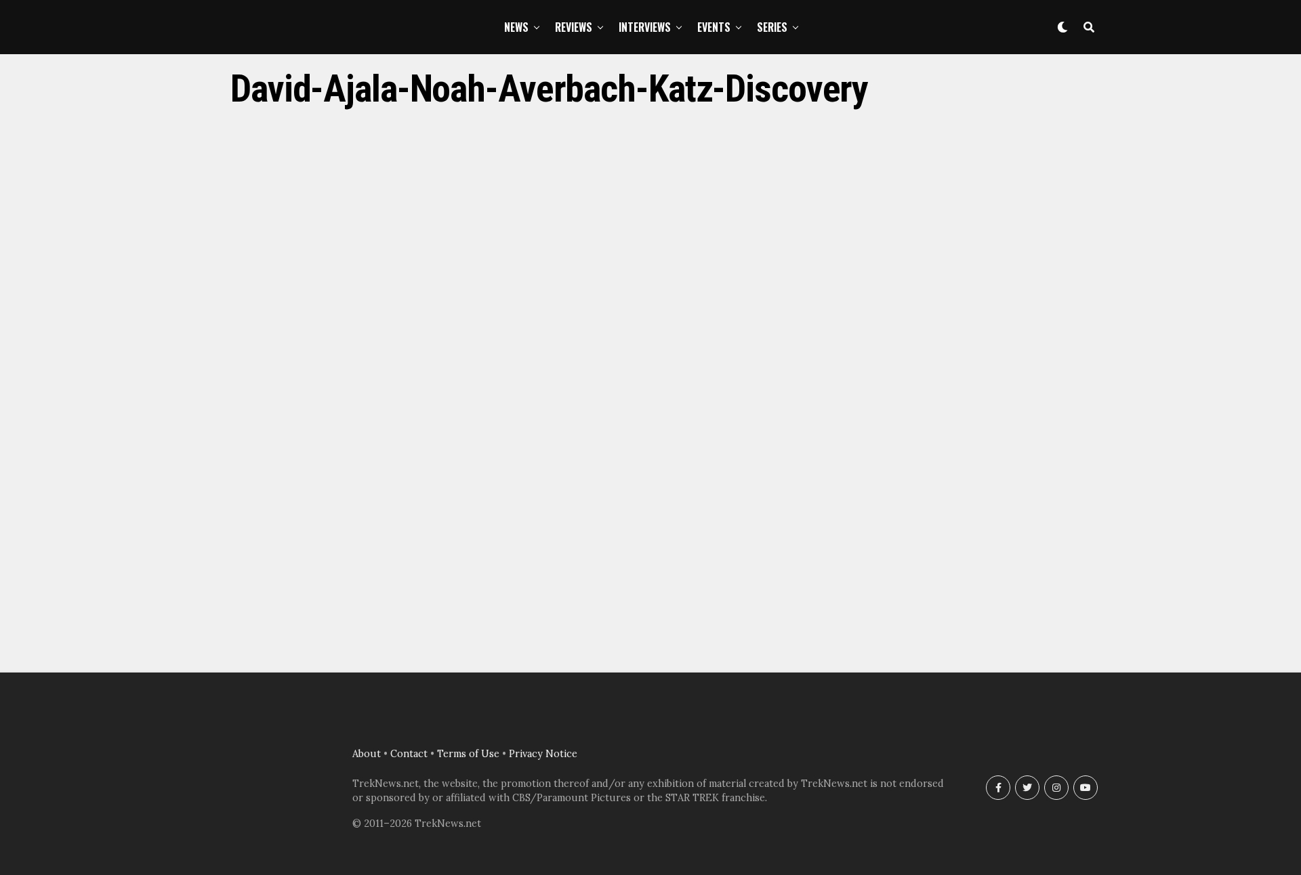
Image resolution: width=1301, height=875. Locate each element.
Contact (409, 754)
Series (772, 27)
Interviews (645, 27)
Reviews (573, 27)
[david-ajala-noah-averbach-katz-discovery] (650, 640)
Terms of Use (468, 754)
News (516, 27)
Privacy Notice (543, 754)
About (366, 754)
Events (713, 27)
